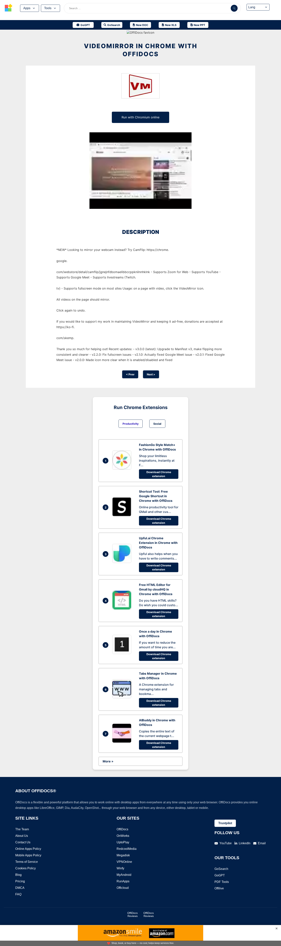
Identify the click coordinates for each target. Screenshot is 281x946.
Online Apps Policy (28, 848)
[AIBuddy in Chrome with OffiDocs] (122, 741)
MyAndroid (124, 874)
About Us (21, 835)
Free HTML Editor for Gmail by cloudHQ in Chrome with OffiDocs (155, 589)
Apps (26, 8)
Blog (18, 874)
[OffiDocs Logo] (8, 8)
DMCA (19, 887)
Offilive (219, 888)
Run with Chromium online (140, 117)
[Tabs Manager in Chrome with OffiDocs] (122, 697)
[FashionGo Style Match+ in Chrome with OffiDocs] (122, 468)
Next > (151, 374)
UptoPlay (123, 842)
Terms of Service (26, 861)
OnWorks (123, 835)
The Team (22, 829)
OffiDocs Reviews (132, 914)
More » (108, 761)
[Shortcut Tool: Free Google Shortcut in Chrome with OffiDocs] (122, 515)
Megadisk (123, 855)
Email (262, 843)
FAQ (18, 894)
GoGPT (219, 875)
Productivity (131, 423)
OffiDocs (122, 829)
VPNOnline (124, 861)
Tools (47, 8)
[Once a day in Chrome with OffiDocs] (122, 653)
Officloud (123, 887)
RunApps (123, 881)
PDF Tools (221, 881)
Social (157, 423)
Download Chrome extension (158, 474)
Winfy (120, 868)
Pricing (20, 881)
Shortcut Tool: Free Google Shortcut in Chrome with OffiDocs (155, 496)
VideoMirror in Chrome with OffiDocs (140, 50)
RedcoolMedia (126, 848)
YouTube (225, 843)
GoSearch (221, 868)
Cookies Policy (25, 868)
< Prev (130, 374)
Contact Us (22, 842)
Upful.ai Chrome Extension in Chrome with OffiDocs (158, 542)
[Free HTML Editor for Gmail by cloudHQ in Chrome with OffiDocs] (122, 608)
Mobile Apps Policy (28, 855)
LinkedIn (244, 843)
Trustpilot (225, 823)
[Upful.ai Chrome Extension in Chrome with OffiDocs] (122, 562)
